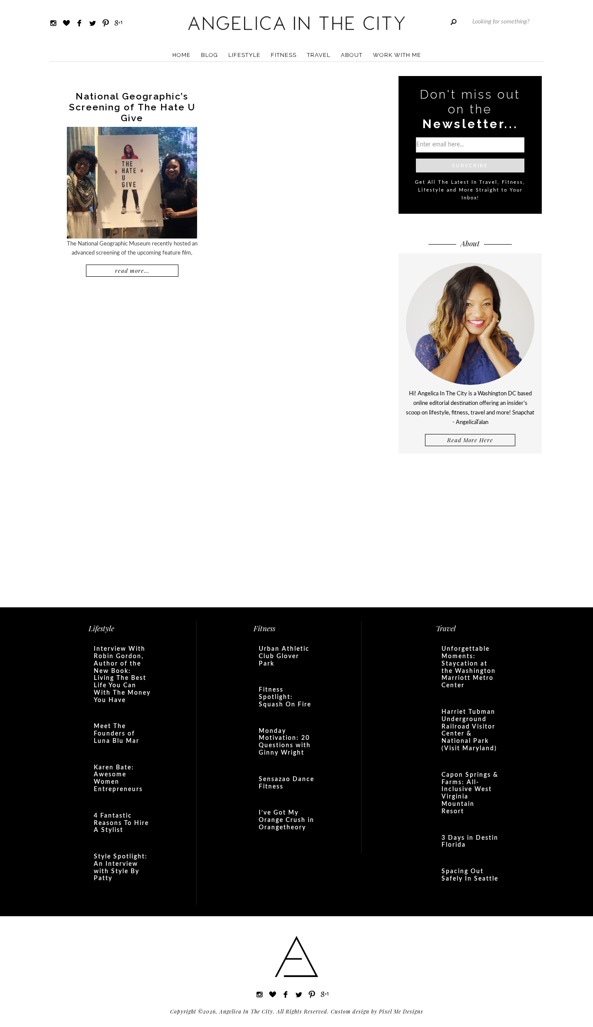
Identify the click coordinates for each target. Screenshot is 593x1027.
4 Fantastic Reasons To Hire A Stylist (121, 823)
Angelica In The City (296, 23)
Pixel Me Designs (401, 1011)
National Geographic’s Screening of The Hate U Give (132, 107)
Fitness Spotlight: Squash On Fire (285, 697)
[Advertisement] (470, 529)
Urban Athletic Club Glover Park (284, 656)
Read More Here (470, 440)
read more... (132, 270)
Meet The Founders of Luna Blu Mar (116, 733)
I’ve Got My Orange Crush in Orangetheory (286, 820)
